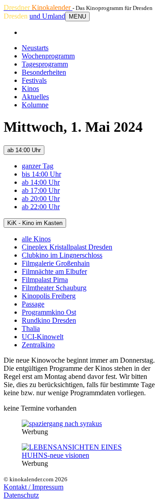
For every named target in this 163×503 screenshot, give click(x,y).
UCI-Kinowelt (42, 336)
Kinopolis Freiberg (49, 296)
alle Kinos (36, 239)
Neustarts (35, 48)
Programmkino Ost (49, 312)
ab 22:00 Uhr (41, 207)
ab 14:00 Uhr (24, 150)
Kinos (30, 88)
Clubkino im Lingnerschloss (62, 255)
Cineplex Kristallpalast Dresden (67, 247)
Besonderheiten (44, 72)
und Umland (47, 16)
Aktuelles (35, 97)
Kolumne (35, 105)
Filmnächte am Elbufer (54, 271)
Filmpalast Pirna (45, 279)
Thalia (31, 328)
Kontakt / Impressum (33, 487)
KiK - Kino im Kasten (34, 223)
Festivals (34, 80)
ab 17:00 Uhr (41, 190)
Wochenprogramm (48, 56)
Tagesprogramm (45, 64)
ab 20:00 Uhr (41, 198)
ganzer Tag (37, 166)
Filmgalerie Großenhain (56, 263)
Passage (33, 304)
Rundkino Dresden (49, 320)
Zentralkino (38, 345)
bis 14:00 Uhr (41, 174)
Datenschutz (21, 495)
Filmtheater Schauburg (54, 288)
